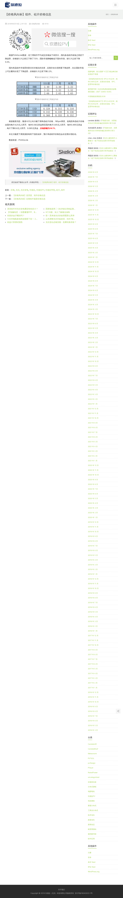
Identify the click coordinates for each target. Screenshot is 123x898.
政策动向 (91, 820)
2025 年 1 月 (93, 257)
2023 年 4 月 (93, 333)
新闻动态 (91, 824)
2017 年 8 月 (93, 654)
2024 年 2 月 (93, 309)
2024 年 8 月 (93, 281)
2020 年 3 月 (93, 508)
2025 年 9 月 (93, 224)
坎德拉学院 (50, 190)
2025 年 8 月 (93, 229)
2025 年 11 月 (93, 215)
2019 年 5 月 (93, 555)
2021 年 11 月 (93, 413)
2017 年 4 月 (93, 673)
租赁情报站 (92, 829)
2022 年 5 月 (93, 385)
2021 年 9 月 (93, 423)
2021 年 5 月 (93, 442)
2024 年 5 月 (93, 295)
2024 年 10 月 (93, 271)
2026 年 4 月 (93, 191)
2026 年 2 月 (93, 200)
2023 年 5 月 (93, 328)
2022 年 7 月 (93, 375)
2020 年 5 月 (93, 498)
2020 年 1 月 (93, 517)
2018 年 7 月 (93, 602)
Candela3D (92, 744)
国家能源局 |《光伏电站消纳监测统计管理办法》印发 (61, 209)
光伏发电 (24, 190)
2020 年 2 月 (93, 513)
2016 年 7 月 (93, 716)
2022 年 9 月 (93, 366)
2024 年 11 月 (93, 267)
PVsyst (90, 768)
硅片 (58, 190)
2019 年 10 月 (93, 532)
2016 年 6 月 (93, 721)
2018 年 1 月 (93, 631)
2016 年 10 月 (93, 702)
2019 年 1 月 (93, 574)
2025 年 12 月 (93, 210)
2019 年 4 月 (93, 560)
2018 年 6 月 (93, 607)
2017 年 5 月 (93, 669)
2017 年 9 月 (93, 650)
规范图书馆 (92, 834)
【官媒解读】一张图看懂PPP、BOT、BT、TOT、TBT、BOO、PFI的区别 (22, 212)
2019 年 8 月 (93, 541)
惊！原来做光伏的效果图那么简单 (60, 215)
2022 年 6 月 (93, 380)
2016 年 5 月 (93, 725)
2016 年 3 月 (93, 730)
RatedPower (93, 772)
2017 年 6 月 (93, 664)
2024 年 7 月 (93, 286)
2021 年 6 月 (93, 437)
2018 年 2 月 (93, 626)
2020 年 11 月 (93, 470)
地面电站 (91, 791)
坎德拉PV (40, 190)
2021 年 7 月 (93, 432)
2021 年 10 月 (93, 418)
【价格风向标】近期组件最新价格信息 (29, 199)
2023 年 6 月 (93, 323)
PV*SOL (91, 758)
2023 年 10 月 (93, 314)
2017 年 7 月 (93, 659)
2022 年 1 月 (93, 404)
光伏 (18, 190)
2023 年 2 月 (93, 342)
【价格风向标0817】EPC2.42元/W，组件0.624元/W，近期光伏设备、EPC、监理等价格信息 (103, 104)
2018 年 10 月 (93, 588)
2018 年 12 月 (93, 579)
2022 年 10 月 (93, 361)
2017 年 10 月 (93, 645)
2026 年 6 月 (93, 182)
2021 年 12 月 (93, 409)
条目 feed (91, 40)
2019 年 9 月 (93, 536)
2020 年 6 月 (93, 494)
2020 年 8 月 (93, 484)
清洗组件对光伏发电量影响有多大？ (22, 209)
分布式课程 (92, 787)
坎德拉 (32, 190)
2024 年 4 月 (93, 300)
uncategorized (93, 777)
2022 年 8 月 (93, 371)
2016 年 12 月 (93, 692)
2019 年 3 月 (93, 565)
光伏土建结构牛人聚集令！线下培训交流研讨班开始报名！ (102, 140)
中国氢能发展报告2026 (96, 96)
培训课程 (91, 801)
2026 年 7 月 (93, 177)
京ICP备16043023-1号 (83, 893)
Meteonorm (92, 753)
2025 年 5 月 (93, 243)
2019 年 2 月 (93, 569)
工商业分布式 (93, 810)
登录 (89, 35)
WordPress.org (93, 50)
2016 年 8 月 (93, 711)
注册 (89, 31)
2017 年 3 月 (93, 678)
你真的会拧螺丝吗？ (16, 215)
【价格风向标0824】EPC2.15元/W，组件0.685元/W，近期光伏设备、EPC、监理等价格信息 (103, 81)
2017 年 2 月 (93, 683)
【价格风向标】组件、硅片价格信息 (55, 182)
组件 (63, 190)
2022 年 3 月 (93, 394)
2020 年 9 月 (93, 480)
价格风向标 (35, 24)
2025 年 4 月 (93, 248)
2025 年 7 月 (93, 234)
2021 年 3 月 (93, 451)
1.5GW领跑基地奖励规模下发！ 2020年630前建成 (22, 219)
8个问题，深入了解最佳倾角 (58, 212)
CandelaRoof (93, 749)
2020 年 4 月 (93, 503)
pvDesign (91, 763)
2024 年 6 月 (93, 290)
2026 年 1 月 (93, 205)
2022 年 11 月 (93, 356)
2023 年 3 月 (93, 338)
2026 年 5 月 (93, 186)
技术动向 (91, 815)
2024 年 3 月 (93, 304)
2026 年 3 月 (93, 196)
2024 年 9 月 (93, 276)
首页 (107, 14)
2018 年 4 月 (93, 617)
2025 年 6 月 (93, 238)
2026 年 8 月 (93, 172)
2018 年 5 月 (93, 612)
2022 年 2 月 (93, 399)
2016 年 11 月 (93, 697)
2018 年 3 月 (93, 621)
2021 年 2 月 (93, 456)
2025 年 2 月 (93, 253)
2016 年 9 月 (93, 706)
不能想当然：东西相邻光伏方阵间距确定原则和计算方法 (102, 130)
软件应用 (91, 839)
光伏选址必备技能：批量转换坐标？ (61, 222)
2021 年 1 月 (92, 461)
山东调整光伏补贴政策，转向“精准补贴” (61, 219)
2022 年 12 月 (93, 352)
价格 (13, 190)
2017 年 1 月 (92, 688)
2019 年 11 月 (93, 527)
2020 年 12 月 (93, 465)
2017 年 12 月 (93, 635)
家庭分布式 (92, 805)
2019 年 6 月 (93, 550)
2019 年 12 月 (93, 522)
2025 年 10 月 (93, 219)
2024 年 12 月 (93, 262)
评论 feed (91, 45)
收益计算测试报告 (15, 222)
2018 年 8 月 (93, 598)
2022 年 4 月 (93, 390)
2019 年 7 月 (93, 546)
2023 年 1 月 (93, 347)
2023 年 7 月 (93, 319)
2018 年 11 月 (93, 583)
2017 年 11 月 (93, 640)
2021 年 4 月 (93, 446)
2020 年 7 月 (93, 489)
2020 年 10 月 (93, 475)
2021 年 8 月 (93, 427)
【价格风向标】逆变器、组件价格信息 (29, 195)
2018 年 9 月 (93, 593)
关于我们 (61, 890)
